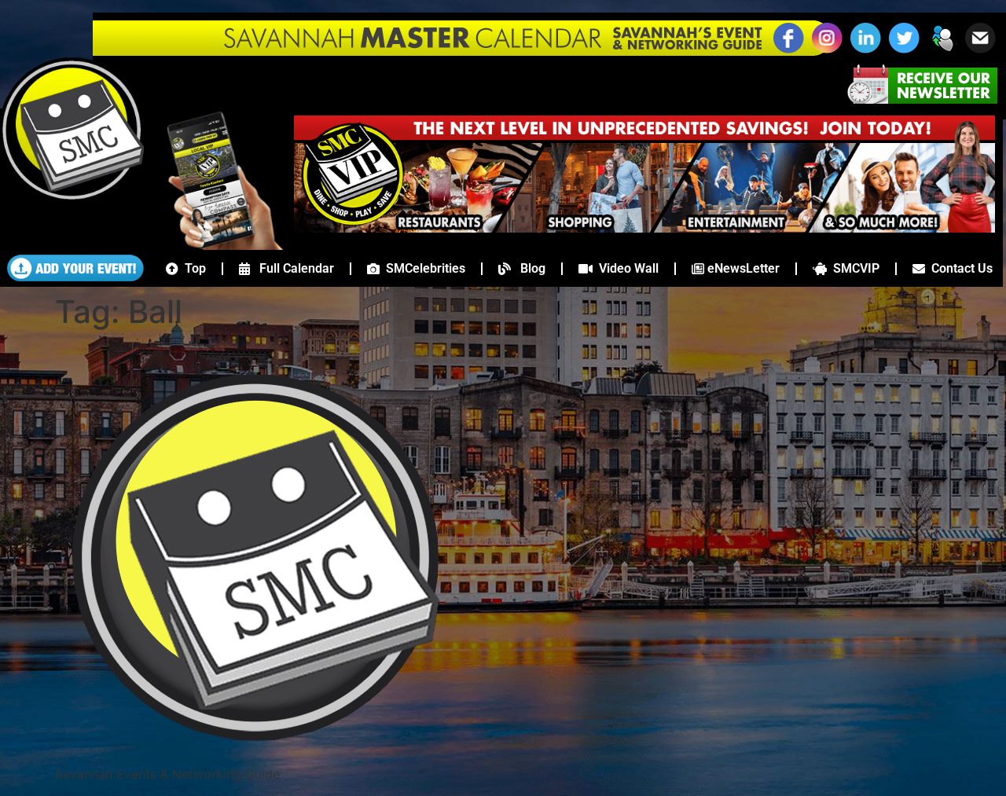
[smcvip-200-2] (215, 245)
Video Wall (626, 268)
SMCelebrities (422, 268)
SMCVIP (853, 268)
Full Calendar (292, 268)
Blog (528, 268)
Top (192, 268)
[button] (942, 51)
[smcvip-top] (644, 228)
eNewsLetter (742, 268)
